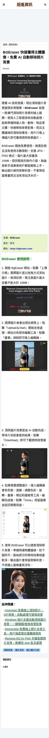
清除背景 (13, 44)
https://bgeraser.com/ (21, 248)
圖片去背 (19, 650)
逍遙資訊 (24, 4)
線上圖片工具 (33, 650)
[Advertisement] (24, 26)
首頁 (5, 44)
